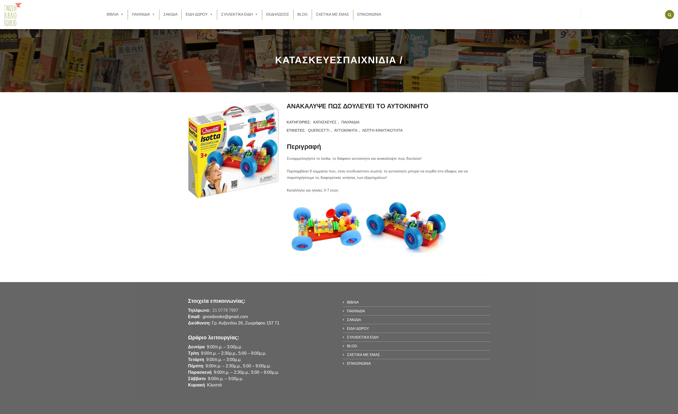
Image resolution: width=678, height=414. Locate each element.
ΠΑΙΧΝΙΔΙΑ (141, 14)
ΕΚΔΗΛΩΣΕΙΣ (277, 14)
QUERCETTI (318, 130)
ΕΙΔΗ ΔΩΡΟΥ (197, 14)
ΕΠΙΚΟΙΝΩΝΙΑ (369, 14)
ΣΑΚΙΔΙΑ (170, 14)
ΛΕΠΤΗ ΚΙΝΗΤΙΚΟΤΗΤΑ (382, 130)
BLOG (302, 14)
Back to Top (468, 407)
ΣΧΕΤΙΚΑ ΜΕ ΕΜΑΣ (332, 14)
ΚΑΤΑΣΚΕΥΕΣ (325, 122)
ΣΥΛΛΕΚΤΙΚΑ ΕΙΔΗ (237, 14)
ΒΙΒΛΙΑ (112, 14)
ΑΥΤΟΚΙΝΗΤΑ (345, 130)
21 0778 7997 (225, 310)
